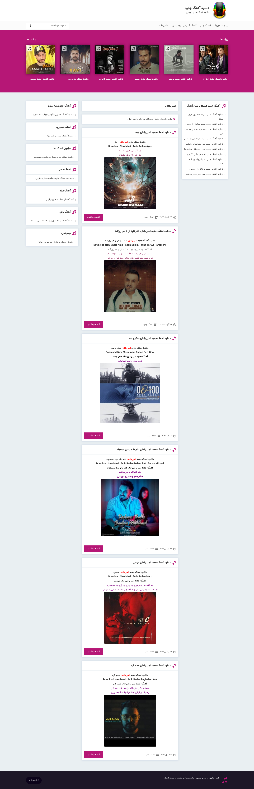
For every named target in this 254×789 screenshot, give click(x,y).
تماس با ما (163, 26)
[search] (29, 26)
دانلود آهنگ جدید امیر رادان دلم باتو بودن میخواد (144, 450)
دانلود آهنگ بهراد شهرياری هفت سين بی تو (52, 221)
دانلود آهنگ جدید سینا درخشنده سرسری (54, 157)
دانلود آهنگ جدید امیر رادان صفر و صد (149, 338)
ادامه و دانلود (93, 217)
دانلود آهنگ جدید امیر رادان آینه (153, 132)
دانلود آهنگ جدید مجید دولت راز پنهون (204, 124)
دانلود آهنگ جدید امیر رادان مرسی (152, 563)
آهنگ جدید (205, 26)
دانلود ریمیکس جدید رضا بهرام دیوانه (56, 242)
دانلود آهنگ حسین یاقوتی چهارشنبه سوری (53, 115)
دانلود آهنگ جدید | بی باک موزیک (155, 119)
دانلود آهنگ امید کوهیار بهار (60, 136)
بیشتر (33, 39)
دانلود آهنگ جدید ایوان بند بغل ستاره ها (203, 149)
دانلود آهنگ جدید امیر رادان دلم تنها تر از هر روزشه (143, 231)
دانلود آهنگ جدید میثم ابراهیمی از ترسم (203, 139)
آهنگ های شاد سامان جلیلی (60, 199)
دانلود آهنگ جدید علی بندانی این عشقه (204, 144)
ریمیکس (176, 26)
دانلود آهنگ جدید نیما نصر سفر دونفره (204, 174)
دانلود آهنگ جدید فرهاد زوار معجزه (206, 169)
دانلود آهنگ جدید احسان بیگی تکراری (205, 154)
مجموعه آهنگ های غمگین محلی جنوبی (54, 178)
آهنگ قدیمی (189, 26)
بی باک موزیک (221, 26)
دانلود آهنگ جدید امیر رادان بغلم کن (151, 666)
